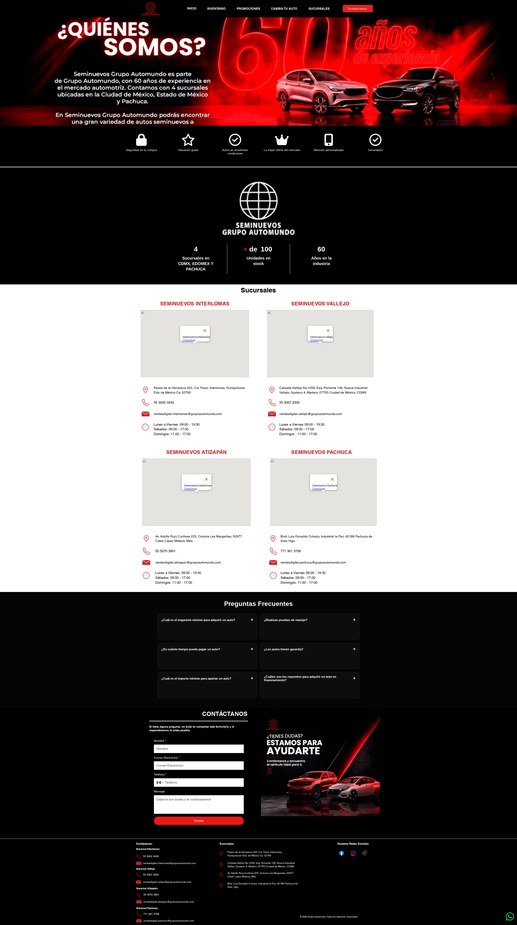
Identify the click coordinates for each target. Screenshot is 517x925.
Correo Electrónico (167, 757)
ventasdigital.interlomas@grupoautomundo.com (188, 414)
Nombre (160, 740)
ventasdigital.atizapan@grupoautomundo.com (188, 562)
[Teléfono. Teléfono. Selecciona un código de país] (160, 782)
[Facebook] (341, 853)
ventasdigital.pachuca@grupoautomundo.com (313, 562)
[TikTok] (365, 853)
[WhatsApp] (510, 916)
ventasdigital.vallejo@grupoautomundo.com (310, 414)
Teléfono (160, 774)
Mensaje (159, 791)
